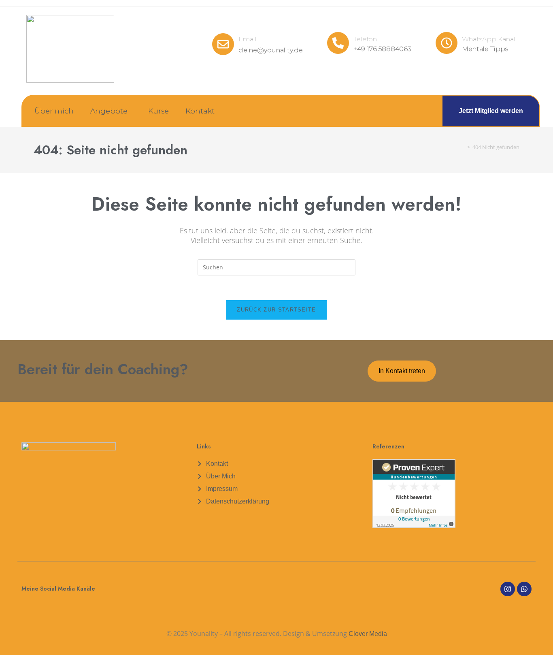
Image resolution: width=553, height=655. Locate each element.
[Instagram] (507, 589)
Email (247, 39)
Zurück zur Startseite (276, 310)
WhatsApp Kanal (488, 39)
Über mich (54, 111)
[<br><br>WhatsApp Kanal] (446, 43)
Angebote (109, 111)
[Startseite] (463, 147)
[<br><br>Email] (223, 44)
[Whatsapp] (524, 589)
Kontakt (200, 111)
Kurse (158, 111)
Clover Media (368, 633)
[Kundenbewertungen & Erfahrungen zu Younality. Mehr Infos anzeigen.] (413, 492)
